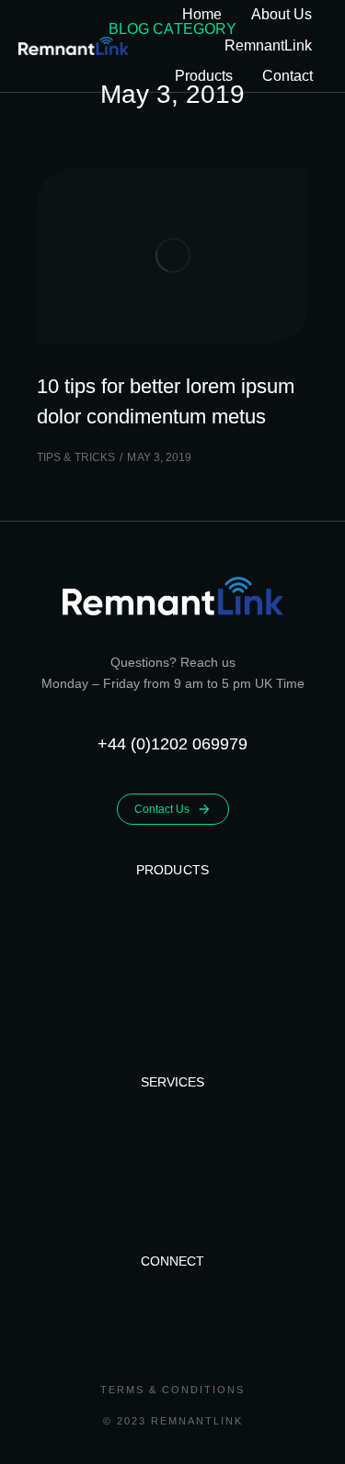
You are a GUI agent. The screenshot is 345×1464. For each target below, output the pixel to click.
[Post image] (172, 256)
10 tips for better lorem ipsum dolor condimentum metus (165, 401)
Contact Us (162, 809)
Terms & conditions (172, 1389)
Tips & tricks (76, 457)
